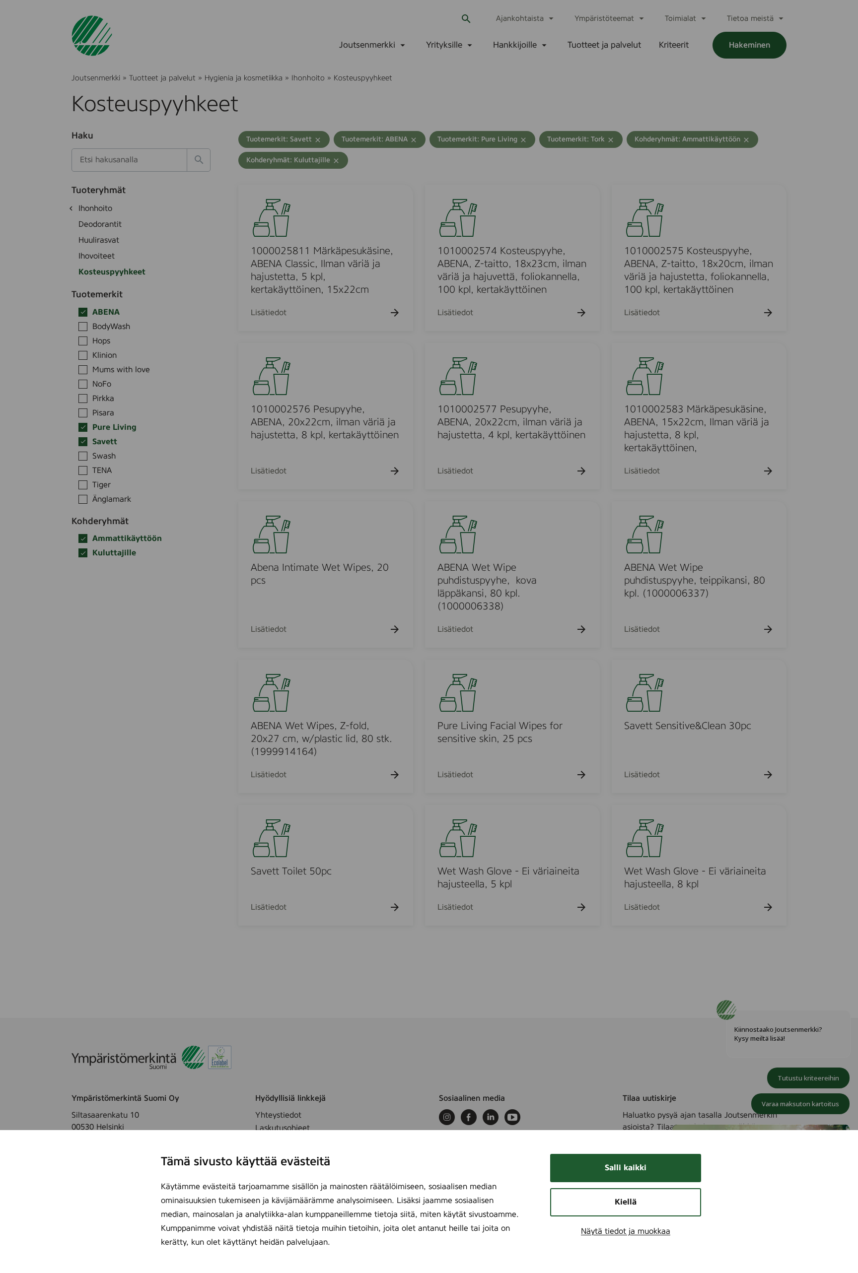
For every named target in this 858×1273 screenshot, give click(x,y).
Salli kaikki (625, 1168)
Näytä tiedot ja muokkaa (625, 1231)
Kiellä (626, 1202)
